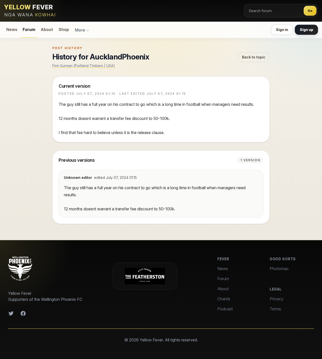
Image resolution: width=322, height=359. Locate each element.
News (11, 29)
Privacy (277, 298)
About (47, 29)
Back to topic (253, 57)
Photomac (279, 268)
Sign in (282, 29)
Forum (29, 29)
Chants (223, 298)
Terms (275, 308)
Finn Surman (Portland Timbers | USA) (83, 65)
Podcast (225, 308)
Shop (64, 29)
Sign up (306, 29)
